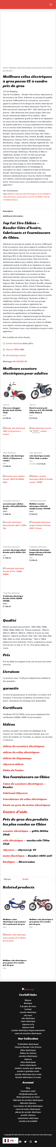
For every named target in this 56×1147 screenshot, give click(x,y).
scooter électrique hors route (28, 1074)
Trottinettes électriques (28, 1044)
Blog (28, 1088)
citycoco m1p (28, 1024)
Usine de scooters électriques (23, 783)
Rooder (25, 879)
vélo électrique (13, 840)
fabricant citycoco (28, 1103)
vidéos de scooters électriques (23, 746)
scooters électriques (28, 1056)
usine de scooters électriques (28, 1033)
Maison (28, 1000)
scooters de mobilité (28, 1121)
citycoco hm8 (28, 1027)
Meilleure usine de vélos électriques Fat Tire (25, 194)
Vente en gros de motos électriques (26, 805)
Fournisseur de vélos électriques (25, 799)
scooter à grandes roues (28, 1071)
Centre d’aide (15, 811)
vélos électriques (28, 1062)
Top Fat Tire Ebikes (35, 197)
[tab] (28, 211)
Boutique (9, 862)
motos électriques (28, 1065)
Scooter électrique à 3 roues (28, 1077)
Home (5, 68)
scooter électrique (14, 343)
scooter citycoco (28, 1115)
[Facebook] (20, 1142)
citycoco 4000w (12, 349)
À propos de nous (28, 1006)
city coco (28, 1015)
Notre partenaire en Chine (28, 1097)
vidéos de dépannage (17, 758)
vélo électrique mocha (16, 355)
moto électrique (13, 855)
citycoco (8, 850)
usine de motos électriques (28, 1109)
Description (8, 211)
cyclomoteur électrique (28, 1118)
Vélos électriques (28, 1050)
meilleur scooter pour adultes (28, 1068)
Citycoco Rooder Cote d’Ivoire (28, 1047)
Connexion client (28, 1091)
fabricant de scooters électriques (28, 1100)
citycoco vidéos (13, 764)
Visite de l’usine (13, 770)
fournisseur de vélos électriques (28, 1106)
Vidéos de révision (28, 1053)
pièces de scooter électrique (28, 1112)
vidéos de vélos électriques (21, 752)
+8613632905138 (19, 361)
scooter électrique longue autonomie (28, 1030)
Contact (28, 1009)
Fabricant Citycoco (15, 793)
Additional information (13, 216)
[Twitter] (25, 1142)
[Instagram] (30, 1142)
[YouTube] (36, 1142)
